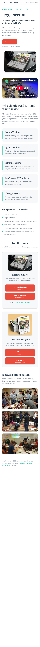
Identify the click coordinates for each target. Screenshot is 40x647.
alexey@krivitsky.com (32, 2)
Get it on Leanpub (20, 288)
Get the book (9, 42)
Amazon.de (19, 302)
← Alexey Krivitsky (10, 2)
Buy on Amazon (20, 296)
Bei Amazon (20, 361)
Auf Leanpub (20, 353)
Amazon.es (20, 305)
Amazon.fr (28, 302)
